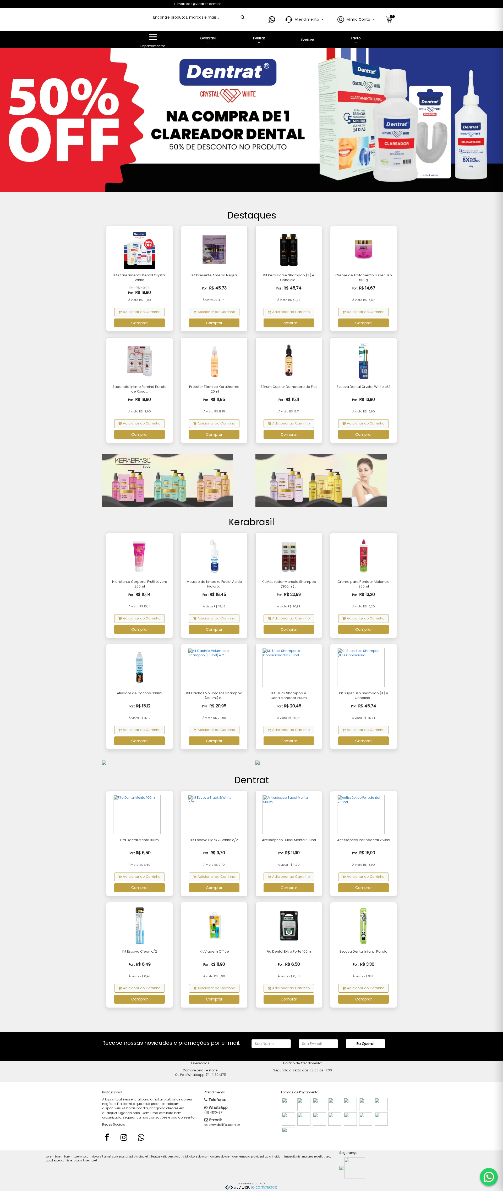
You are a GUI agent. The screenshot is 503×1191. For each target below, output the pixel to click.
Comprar (139, 323)
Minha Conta (358, 19)
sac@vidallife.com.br (222, 1124)
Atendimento (307, 19)
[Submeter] (242, 17)
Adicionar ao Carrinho (142, 311)
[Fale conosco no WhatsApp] (489, 1177)
